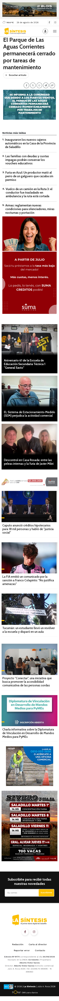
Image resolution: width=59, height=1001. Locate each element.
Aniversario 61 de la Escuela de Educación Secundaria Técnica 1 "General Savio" (24, 364)
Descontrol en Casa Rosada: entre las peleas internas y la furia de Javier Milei (28, 462)
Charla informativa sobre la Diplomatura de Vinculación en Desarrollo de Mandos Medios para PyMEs (28, 733)
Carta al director (38, 944)
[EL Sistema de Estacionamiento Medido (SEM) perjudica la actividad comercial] (29, 391)
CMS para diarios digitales (30, 993)
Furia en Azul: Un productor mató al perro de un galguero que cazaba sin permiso (29, 176)
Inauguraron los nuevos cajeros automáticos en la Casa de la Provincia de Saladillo (30, 143)
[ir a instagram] (34, 932)
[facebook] (49, 22)
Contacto (40, 950)
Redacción (17, 944)
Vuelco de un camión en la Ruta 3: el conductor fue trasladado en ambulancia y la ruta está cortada (29, 192)
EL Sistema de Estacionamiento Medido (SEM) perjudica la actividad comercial (29, 414)
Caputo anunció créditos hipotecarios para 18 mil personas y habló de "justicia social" (28, 529)
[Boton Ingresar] (45, 31)
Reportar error (22, 950)
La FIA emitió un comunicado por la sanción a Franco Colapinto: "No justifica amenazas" (28, 580)
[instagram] (55, 22)
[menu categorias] (55, 31)
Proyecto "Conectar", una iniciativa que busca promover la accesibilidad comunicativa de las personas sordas (27, 681)
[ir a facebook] (25, 932)
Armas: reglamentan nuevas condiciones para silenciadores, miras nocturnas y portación (29, 209)
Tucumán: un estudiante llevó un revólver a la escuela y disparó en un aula (28, 630)
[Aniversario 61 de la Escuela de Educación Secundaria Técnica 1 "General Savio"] (29, 339)
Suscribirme (46, 892)
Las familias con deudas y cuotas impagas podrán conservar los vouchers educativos (27, 159)
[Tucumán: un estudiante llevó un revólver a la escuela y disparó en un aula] (29, 609)
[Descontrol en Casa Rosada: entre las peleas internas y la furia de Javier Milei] (29, 439)
